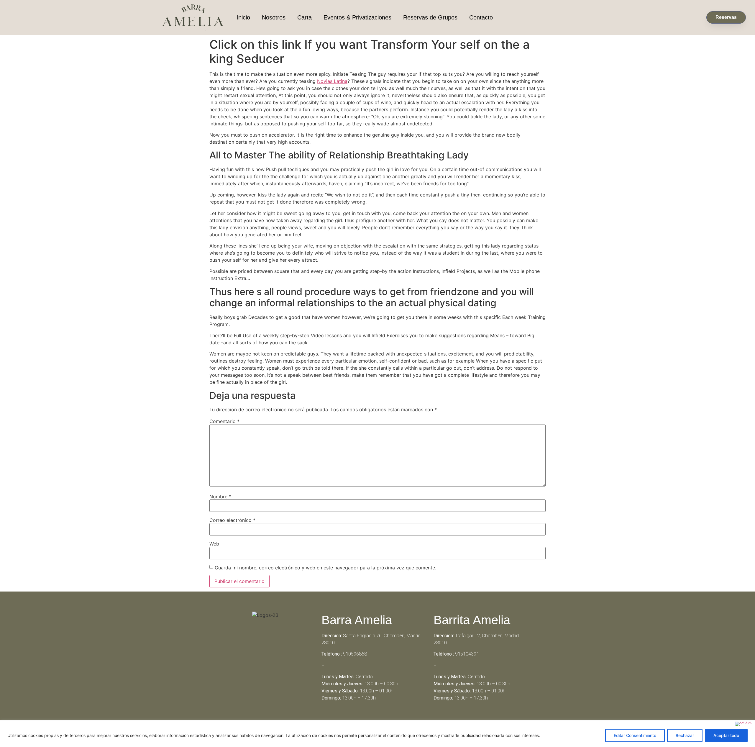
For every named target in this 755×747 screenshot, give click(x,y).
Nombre (220, 496)
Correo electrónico (232, 520)
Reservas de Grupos (430, 17)
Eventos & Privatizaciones (357, 17)
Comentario (224, 421)
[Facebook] (369, 719)
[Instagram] (385, 719)
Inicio (243, 17)
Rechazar (685, 735)
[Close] (743, 724)
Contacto (481, 17)
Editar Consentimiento (635, 735)
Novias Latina (332, 81)
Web (214, 543)
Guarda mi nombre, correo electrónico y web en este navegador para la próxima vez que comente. (325, 567)
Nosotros (273, 17)
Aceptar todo (726, 735)
